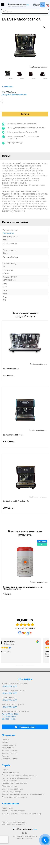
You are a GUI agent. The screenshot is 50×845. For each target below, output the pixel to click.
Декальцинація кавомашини (14, 783)
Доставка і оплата (10, 759)
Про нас (5, 742)
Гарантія (5, 756)
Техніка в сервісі (9, 745)
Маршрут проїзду (14, 143)
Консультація (8, 748)
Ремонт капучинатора (11, 792)
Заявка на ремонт (10, 751)
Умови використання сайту (14, 824)
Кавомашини (8, 808)
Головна (5, 739)
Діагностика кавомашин (12, 789)
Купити (25, 114)
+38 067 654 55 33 (9, 686)
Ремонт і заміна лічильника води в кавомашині (23, 794)
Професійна (8, 233)
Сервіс (5, 770)
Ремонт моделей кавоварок (14, 797)
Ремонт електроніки (11, 781)
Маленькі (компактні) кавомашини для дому (21, 813)
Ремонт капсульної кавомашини (16, 778)
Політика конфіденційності (14, 822)
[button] (36, 5)
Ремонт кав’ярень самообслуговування (19, 775)
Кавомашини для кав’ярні (13, 811)
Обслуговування (9, 786)
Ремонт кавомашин (10, 772)
